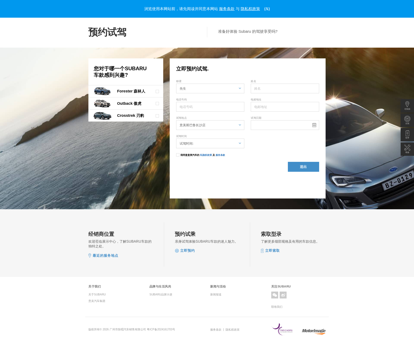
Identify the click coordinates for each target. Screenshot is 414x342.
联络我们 (276, 306)
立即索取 (272, 250)
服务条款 (220, 155)
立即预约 (187, 250)
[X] (267, 9)
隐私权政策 (233, 329)
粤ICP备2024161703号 (161, 329)
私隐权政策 (206, 155)
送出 (303, 167)
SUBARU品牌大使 (160, 294)
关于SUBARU (97, 294)
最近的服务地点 (105, 255)
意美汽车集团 (96, 301)
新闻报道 (215, 294)
